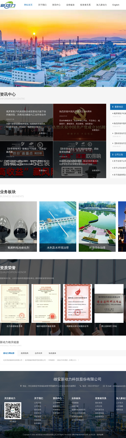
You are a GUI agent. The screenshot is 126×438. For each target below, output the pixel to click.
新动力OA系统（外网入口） (67, 360)
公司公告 (98, 406)
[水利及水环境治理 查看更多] (57, 226)
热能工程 (75, 406)
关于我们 (42, 5)
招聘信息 (119, 410)
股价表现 (98, 403)
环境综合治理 (77, 416)
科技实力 (37, 413)
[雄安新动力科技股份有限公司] (10, 5)
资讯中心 (56, 5)
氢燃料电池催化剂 (78, 410)
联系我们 (37, 423)
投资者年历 (99, 416)
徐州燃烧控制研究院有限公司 (35, 360)
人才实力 (119, 403)
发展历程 (37, 420)
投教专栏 (56, 413)
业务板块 (70, 5)
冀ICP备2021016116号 (80, 435)
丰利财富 (51, 360)
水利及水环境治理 (78, 413)
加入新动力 (101, 5)
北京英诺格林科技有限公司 (12, 360)
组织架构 (37, 410)
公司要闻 (56, 403)
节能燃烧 (75, 403)
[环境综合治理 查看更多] (97, 226)
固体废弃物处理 (78, 420)
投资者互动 (99, 410)
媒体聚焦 (56, 406)
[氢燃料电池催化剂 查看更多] (18, 226)
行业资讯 (56, 410)
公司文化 (37, 406)
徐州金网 (100, 435)
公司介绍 (37, 403)
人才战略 (119, 406)
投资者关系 (85, 5)
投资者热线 (99, 413)
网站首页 (28, 5)
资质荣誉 (37, 416)
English (115, 5)
